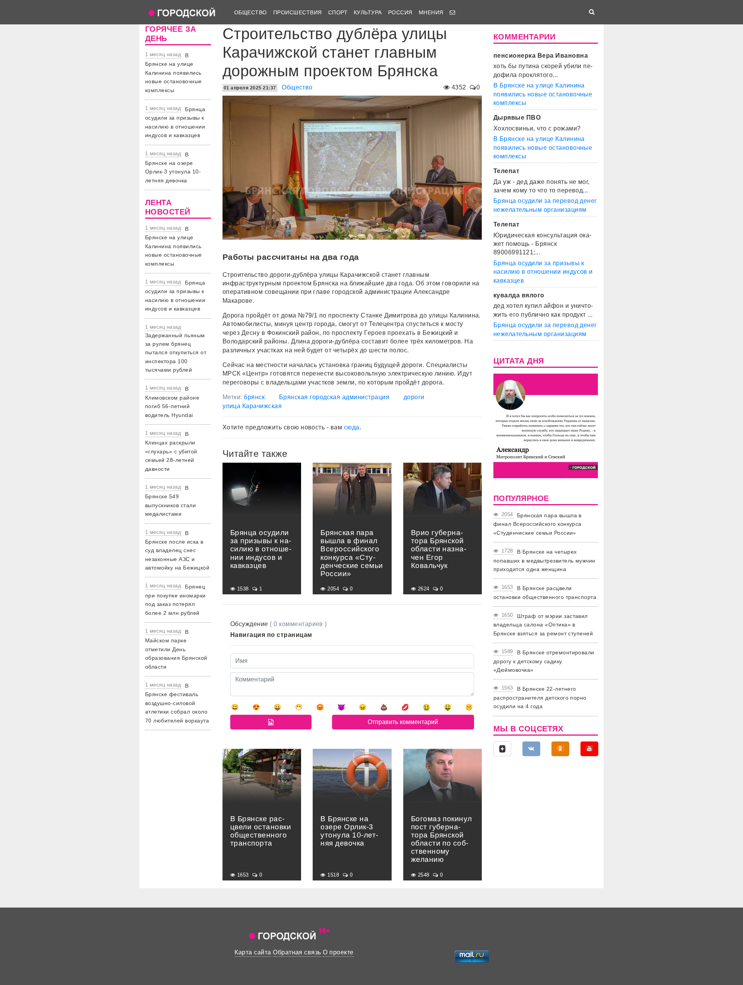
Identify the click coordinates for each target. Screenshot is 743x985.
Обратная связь (297, 952)
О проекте (338, 952)
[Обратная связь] (452, 12)
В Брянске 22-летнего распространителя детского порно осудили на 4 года (540, 697)
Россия (400, 12)
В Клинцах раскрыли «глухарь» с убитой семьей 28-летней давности (171, 451)
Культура (368, 12)
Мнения (431, 12)
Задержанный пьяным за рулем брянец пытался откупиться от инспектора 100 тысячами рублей (175, 352)
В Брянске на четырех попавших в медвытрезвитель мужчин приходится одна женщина (544, 560)
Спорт (338, 12)
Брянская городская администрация (334, 397)
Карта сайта (253, 952)
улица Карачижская (252, 406)
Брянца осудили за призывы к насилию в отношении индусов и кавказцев (543, 272)
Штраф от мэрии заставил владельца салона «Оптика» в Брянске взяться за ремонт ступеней (543, 625)
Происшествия (297, 12)
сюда (352, 427)
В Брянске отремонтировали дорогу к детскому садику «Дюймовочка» (543, 661)
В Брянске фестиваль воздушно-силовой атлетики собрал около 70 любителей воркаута (177, 703)
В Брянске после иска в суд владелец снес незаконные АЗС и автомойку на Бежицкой (177, 550)
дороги (414, 397)
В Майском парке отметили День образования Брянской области (176, 649)
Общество (250, 12)
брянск (254, 397)
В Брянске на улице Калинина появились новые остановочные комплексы (173, 72)
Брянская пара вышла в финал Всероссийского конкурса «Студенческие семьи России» (537, 524)
